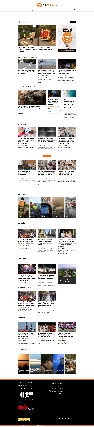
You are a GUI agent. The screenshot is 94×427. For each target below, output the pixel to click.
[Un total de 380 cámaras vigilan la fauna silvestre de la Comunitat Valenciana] (47, 132)
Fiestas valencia (21, 245)
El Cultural (47, 10)
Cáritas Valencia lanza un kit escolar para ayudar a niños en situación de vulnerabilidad (26, 140)
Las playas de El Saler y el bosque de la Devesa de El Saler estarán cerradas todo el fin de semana (47, 72)
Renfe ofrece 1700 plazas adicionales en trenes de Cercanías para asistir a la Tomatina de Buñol (66, 140)
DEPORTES (20, 340)
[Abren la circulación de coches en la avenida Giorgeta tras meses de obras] (47, 233)
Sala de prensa (53, 391)
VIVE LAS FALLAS (61, 176)
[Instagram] (62, 419)
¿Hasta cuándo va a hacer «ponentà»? (67, 280)
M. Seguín (66, 176)
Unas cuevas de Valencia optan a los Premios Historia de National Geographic (31, 107)
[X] (65, 419)
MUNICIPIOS (20, 284)
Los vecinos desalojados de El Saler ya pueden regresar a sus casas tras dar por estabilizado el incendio (35, 49)
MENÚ (55, 10)
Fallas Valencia (21, 176)
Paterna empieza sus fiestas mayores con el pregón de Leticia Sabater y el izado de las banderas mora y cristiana (67, 243)
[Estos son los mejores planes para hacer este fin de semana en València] (54, 93)
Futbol (39, 338)
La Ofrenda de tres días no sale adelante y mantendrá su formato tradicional (46, 173)
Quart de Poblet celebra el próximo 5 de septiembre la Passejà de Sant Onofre (46, 276)
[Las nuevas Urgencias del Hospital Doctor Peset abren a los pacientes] (70, 207)
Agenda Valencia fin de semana (54, 106)
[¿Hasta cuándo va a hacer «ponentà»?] (67, 270)
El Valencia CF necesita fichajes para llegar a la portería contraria (45, 334)
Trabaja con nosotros (51, 390)
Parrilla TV (54, 388)
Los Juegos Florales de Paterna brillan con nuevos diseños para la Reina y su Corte (46, 304)
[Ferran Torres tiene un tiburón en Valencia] (58, 364)
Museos (19, 110)
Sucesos (60, 75)
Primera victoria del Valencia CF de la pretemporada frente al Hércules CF (65, 335)
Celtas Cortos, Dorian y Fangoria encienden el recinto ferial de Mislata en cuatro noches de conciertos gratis (26, 278)
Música (75, 425)
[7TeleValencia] (47, 5)
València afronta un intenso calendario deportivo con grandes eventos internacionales (26, 335)
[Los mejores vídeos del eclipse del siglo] (23, 364)
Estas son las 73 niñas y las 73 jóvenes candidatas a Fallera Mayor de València (66, 173)
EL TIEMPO (67, 278)
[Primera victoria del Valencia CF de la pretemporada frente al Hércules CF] (67, 327)
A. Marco (69, 109)
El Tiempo (60, 383)
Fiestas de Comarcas (62, 390)
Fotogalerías (53, 383)
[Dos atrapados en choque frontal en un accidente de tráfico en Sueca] (35, 207)
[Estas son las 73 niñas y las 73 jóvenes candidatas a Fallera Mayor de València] (67, 165)
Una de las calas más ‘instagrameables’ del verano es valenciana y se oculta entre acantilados (69, 103)
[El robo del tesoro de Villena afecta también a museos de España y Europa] (67, 64)
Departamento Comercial (51, 386)
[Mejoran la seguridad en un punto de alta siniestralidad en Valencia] (27, 64)
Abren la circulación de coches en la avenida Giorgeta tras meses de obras (45, 242)
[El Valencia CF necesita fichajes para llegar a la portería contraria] (47, 327)
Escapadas (65, 109)
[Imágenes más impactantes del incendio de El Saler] (58, 207)
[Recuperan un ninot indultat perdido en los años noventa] (27, 165)
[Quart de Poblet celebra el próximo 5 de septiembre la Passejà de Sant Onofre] (47, 269)
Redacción (25, 54)
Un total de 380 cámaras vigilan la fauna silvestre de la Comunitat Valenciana (46, 140)
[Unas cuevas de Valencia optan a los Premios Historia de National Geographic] (32, 97)
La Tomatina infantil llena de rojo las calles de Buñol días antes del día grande (26, 241)
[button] (74, 10)
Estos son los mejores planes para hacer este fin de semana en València (54, 101)
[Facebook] (59, 419)
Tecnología (60, 388)
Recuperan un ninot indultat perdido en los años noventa (25, 173)
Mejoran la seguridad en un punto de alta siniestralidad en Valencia (26, 71)
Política (59, 386)
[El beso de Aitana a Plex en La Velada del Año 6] (47, 364)
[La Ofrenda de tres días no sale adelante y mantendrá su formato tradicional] (47, 165)
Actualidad (27, 10)
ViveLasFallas (40, 10)
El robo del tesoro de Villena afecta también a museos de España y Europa (67, 71)
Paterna (59, 248)
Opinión (60, 393)
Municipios (60, 391)
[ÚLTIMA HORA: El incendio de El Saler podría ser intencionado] (23, 207)
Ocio (52, 10)
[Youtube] (68, 419)
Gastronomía (71, 425)
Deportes (33, 10)
